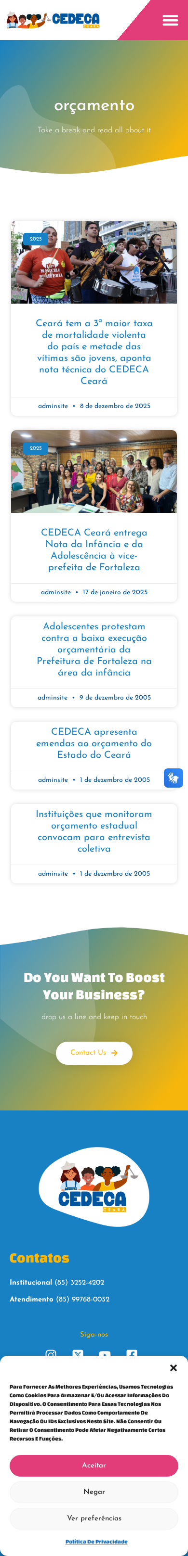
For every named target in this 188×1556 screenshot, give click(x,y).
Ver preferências (94, 1518)
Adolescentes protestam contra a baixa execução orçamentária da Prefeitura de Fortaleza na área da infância (94, 650)
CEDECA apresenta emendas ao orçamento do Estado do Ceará (94, 743)
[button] (173, 1368)
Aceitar (94, 1465)
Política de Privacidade (97, 1541)
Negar (94, 1492)
